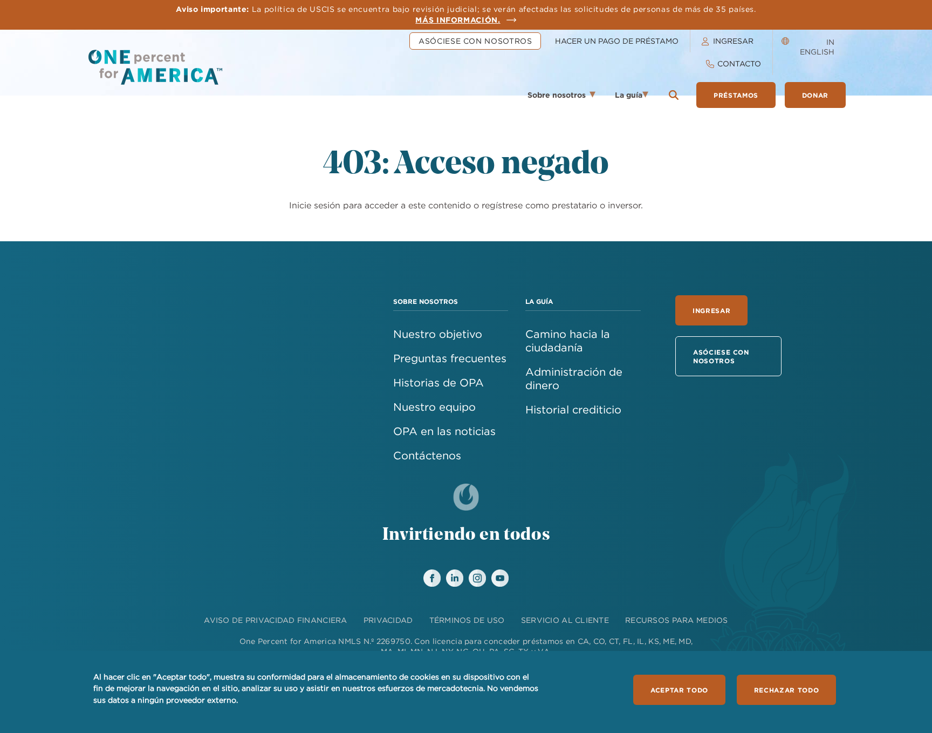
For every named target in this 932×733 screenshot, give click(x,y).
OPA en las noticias (444, 431)
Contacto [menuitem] (739, 64)
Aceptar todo (679, 690)
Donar (815, 95)
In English (817, 47)
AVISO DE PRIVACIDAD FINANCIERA (275, 620)
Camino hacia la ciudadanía (567, 340)
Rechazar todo (786, 690)
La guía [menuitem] (624, 98)
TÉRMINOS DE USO (467, 620)
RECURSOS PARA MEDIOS (676, 620)
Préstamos (736, 95)
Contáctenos (427, 455)
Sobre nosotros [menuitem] (551, 98)
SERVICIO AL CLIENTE (565, 620)
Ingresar (711, 310)
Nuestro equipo (434, 406)
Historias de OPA (438, 382)
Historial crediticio (573, 409)
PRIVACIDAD (388, 620)
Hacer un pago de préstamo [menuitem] (617, 41)
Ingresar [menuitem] (733, 41)
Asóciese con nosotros (721, 356)
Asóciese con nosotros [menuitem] (475, 41)
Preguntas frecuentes (449, 358)
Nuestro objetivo (437, 334)
